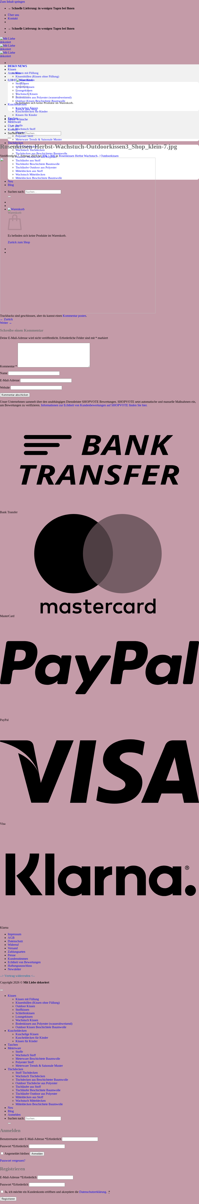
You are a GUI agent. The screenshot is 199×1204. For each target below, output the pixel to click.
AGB (11, 937)
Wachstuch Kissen (27, 1020)
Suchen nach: (16, 133)
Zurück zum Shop (26, 109)
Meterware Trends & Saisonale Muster (39, 139)
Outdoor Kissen (25, 1006)
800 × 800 (48, 156)
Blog (11, 1111)
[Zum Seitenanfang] (1, 990)
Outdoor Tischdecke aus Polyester (36, 1083)
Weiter (6, 322)
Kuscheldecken (17, 1030)
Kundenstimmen (18, 958)
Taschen (13, 1044)
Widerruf (13, 944)
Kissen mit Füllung (27, 72)
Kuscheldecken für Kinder (32, 111)
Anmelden (37, 1153)
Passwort (14, 1146)
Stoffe (19, 125)
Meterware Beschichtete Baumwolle (38, 1058)
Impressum (14, 934)
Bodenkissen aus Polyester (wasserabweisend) (44, 97)
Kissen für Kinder (26, 114)
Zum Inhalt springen (12, 1)
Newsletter (14, 969)
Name (3, 373)
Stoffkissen (22, 1009)
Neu (10, 1107)
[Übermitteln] (9, 138)
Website (5, 387)
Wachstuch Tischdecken (30, 1076)
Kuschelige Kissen (27, 1034)
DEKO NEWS (17, 66)
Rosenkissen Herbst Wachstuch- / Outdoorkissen (89, 156)
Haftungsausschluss (20, 965)
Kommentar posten (74, 315)
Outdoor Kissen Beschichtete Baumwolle (40, 100)
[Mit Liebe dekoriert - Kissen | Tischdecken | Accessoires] (11, 49)
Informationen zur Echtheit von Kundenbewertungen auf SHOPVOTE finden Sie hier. (94, 405)
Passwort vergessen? (12, 1160)
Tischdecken (15, 1069)
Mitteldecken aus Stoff (29, 1097)
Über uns (13, 15)
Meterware (14, 121)
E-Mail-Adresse (9, 380)
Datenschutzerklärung (92, 1191)
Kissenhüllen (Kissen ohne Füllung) (37, 76)
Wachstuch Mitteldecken (31, 1100)
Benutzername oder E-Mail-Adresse (30, 1139)
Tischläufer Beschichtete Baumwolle (38, 1090)
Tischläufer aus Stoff (28, 1086)
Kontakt (13, 18)
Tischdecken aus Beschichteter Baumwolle (41, 153)
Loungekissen (24, 1016)
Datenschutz (15, 941)
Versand (13, 948)
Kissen (12, 69)
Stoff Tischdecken (27, 1072)
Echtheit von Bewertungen (24, 962)
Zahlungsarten (16, 951)
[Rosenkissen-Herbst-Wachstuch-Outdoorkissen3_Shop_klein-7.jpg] (77, 312)
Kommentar (8, 366)
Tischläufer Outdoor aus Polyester (36, 1093)
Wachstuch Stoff (25, 128)
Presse (12, 955)
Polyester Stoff (24, 135)
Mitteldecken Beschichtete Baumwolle (39, 1104)
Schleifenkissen (25, 1013)
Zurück (6, 319)
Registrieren (8, 1198)
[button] (14, 73)
